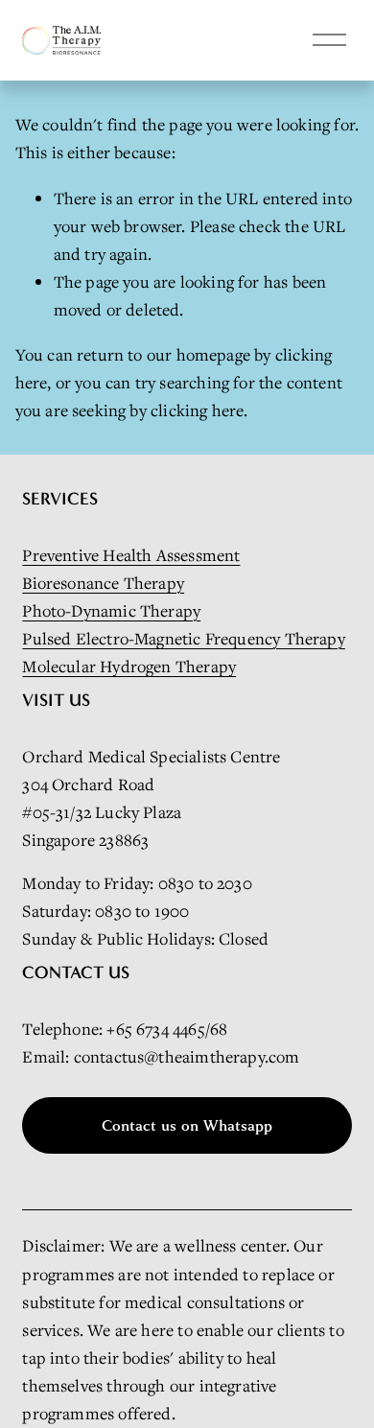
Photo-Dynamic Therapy (111, 610)
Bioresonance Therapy (103, 583)
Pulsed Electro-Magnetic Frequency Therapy (183, 638)
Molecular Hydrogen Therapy (129, 666)
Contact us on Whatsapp (187, 1125)
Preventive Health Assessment (131, 555)
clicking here (197, 410)
